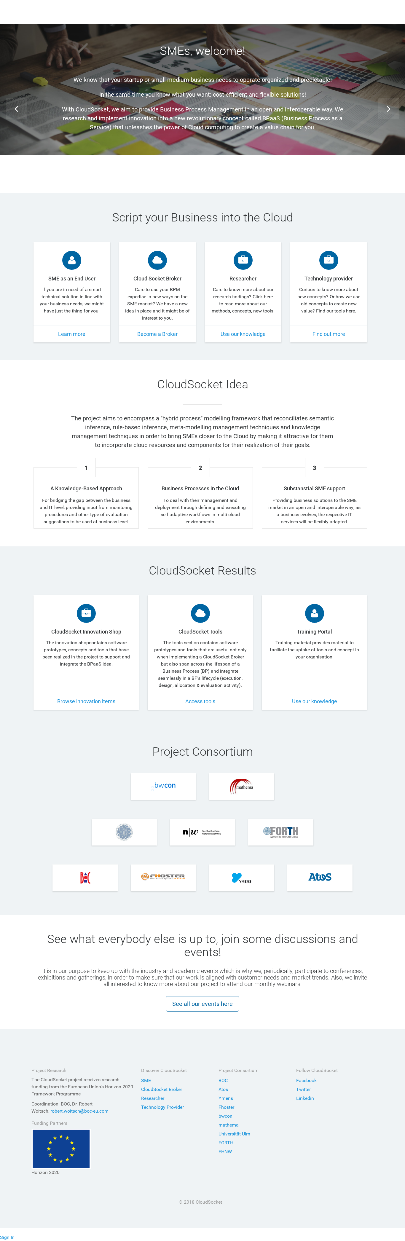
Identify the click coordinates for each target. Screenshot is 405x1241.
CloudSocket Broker (161, 1089)
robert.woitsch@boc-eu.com (79, 1111)
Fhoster (226, 1107)
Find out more (202, 163)
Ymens (226, 1098)
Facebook (306, 1080)
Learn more (71, 334)
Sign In (7, 1237)
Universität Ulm (234, 1134)
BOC (223, 1080)
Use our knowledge (243, 334)
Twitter (303, 1089)
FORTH (226, 1143)
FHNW (225, 1151)
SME (146, 1080)
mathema (229, 1125)
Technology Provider (162, 1107)
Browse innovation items (86, 701)
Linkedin (305, 1098)
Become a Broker (157, 334)
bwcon (225, 1116)
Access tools (200, 701)
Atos (223, 1089)
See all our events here (202, 1003)
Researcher (152, 1098)
